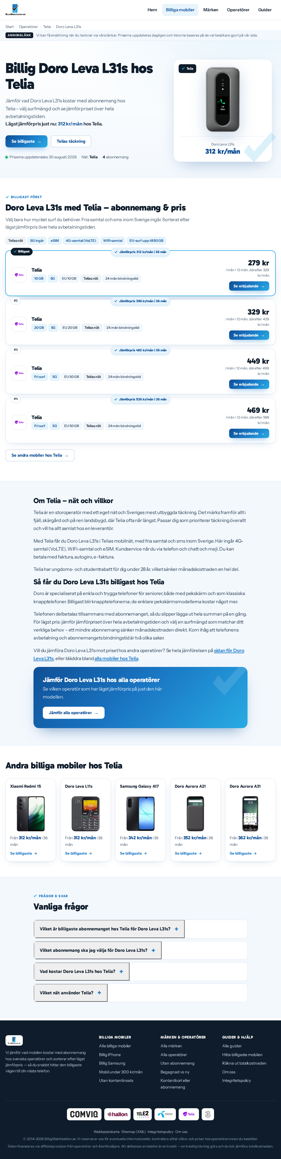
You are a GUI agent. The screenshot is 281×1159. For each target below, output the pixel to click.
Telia (47, 26)
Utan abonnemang (178, 1063)
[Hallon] (117, 1114)
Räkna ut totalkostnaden (244, 1063)
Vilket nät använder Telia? (66, 992)
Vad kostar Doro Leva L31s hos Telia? (77, 971)
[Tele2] (142, 1114)
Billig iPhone (110, 1054)
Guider (265, 9)
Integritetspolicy (236, 1080)
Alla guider (231, 1045)
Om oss (229, 1072)
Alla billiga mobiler (115, 1045)
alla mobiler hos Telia (116, 658)
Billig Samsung (112, 1063)
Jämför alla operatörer (74, 712)
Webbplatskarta (107, 1132)
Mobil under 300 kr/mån (121, 1072)
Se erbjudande (249, 286)
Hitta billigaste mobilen (242, 1054)
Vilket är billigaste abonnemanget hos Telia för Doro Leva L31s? (105, 928)
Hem (152, 9)
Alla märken (171, 1045)
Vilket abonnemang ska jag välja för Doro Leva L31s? (93, 950)
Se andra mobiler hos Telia (40, 455)
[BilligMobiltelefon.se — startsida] (15, 10)
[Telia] (189, 1114)
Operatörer (238, 9)
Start (9, 26)
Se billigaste (26, 141)
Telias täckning (71, 141)
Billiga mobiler (180, 9)
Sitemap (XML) (134, 1132)
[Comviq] (84, 1114)
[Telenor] (165, 1114)
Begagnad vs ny (175, 1072)
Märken (210, 9)
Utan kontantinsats (116, 1080)
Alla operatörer (174, 1054)
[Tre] (208, 1114)
